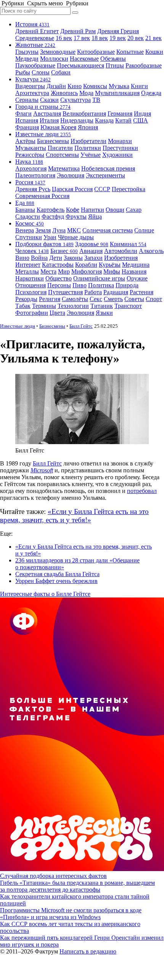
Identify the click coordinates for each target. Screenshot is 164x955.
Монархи (120, 141)
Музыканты (30, 148)
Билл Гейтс (81, 326)
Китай (123, 120)
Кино (75, 86)
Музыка (119, 86)
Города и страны (43, 106)
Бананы (25, 209)
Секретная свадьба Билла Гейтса (57, 574)
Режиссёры (29, 154)
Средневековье (34, 38)
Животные (35, 45)
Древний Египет (37, 31)
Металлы (27, 271)
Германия (120, 113)
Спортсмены (62, 154)
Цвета (57, 312)
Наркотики (29, 278)
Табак (23, 306)
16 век (64, 38)
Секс (96, 299)
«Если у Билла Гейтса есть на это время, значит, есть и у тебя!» (74, 515)
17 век (82, 38)
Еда (24, 203)
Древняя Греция (118, 31)
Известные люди (43, 134)
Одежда (151, 93)
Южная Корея (58, 127)
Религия (49, 299)
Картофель (50, 209)
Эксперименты (105, 175)
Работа (93, 292)
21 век (153, 38)
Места (48, 271)
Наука (29, 161)
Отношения (30, 285)
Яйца (95, 216)
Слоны (41, 72)
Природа (127, 285)
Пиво (79, 285)
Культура (33, 79)
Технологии (73, 306)
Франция (27, 127)
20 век (135, 38)
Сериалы (27, 100)
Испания (26, 120)
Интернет (27, 264)
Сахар (133, 209)
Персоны (59, 285)
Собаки (61, 72)
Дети (55, 257)
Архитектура (32, 93)
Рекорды (26, 299)
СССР (102, 189)
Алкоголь (151, 251)
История (32, 24)
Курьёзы (110, 264)
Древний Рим (78, 31)
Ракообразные (143, 65)
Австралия (47, 113)
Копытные (130, 51)
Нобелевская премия (108, 168)
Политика (101, 285)
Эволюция (70, 175)
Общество (58, 278)
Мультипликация (117, 93)
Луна (59, 230)
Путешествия (65, 292)
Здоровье (91, 244)
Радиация (115, 292)
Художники (117, 154)
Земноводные (58, 51)
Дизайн (56, 86)
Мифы (111, 271)
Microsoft (42, 470)
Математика (64, 168)
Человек (32, 251)
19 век (117, 38)
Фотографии (31, 312)
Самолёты (75, 299)
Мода (86, 93)
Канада (104, 120)
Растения (141, 292)
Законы (73, 257)
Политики (87, 148)
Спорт (154, 299)
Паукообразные (35, 65)
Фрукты (76, 216)
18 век (100, 38)
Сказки (49, 100)
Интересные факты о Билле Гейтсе (45, 594)
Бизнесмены (53, 141)
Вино (22, 257)
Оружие (137, 278)
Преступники (120, 148)
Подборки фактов (44, 244)
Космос (29, 223)
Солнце (144, 230)
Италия (49, 120)
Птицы (115, 65)
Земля (43, 230)
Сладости (27, 216)
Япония (88, 127)
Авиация (91, 251)
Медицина (136, 264)
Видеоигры (30, 86)
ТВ (96, 100)
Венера (24, 230)
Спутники (28, 237)
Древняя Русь (32, 189)
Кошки (154, 51)
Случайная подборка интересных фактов (53, 876)
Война (39, 257)
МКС (74, 230)
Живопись (64, 93)
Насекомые (84, 58)
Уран (49, 237)
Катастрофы (58, 264)
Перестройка (128, 189)
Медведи (27, 58)
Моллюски (54, 58)
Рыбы (22, 72)
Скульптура (75, 100)
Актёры (25, 141)
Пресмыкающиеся (80, 65)
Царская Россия (72, 189)
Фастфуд (53, 216)
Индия (142, 113)
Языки (104, 312)
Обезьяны (113, 58)
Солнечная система (107, 230)
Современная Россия (42, 196)
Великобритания (84, 113)
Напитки (92, 209)
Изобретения (121, 257)
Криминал (128, 244)
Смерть (113, 299)
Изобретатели (88, 141)
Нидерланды (76, 120)
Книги (139, 86)
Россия (30, 182)
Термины (44, 306)
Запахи (93, 257)
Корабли (86, 264)
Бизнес (64, 251)
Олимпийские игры (99, 278)
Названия (134, 271)
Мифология (86, 271)
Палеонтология (35, 175)
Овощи (115, 209)
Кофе (72, 209)
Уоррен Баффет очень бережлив (56, 581)
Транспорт (128, 306)
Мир (64, 271)
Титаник (101, 306)
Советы (134, 299)
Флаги (23, 113)
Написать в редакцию (87, 951)
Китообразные (96, 51)
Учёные (90, 154)
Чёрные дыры (76, 237)
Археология (31, 168)
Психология (31, 292)
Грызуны (27, 51)
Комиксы (95, 86)
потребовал (142, 491)
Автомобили (120, 251)
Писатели (60, 148)
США (140, 120)
